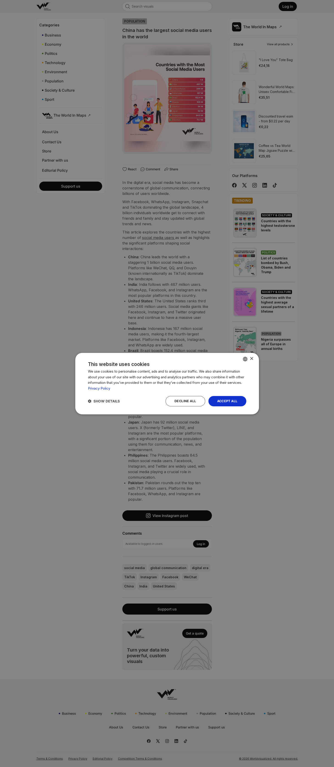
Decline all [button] (185, 401)
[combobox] (245, 359)
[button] (104, 401)
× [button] (251, 358)
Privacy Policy (99, 388)
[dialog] (167, 383)
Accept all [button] (227, 401)
